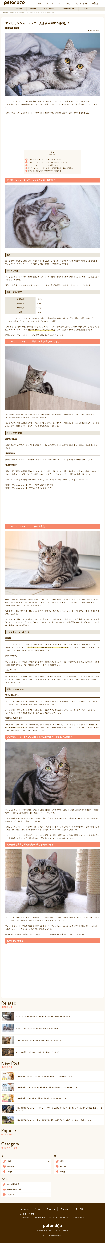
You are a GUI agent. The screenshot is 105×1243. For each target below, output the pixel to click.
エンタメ (86, 8)
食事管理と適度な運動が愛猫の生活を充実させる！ (44, 171)
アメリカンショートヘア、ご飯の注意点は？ (42, 165)
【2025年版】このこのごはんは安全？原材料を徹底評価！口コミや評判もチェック (44, 1076)
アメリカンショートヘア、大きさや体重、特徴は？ (44, 159)
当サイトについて (42, 1230)
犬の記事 (19, 8)
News (60, 4)
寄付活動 (95, 4)
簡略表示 (52, 154)
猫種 (22, 12)
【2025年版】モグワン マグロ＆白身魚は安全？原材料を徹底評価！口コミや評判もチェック (47, 1087)
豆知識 (10, 1172)
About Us (50, 4)
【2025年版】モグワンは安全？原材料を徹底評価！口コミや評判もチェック (42, 1098)
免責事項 (65, 1230)
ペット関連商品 (49, 8)
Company (51, 1209)
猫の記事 (33, 8)
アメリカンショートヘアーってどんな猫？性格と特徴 (32, 485)
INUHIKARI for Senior (58, 1217)
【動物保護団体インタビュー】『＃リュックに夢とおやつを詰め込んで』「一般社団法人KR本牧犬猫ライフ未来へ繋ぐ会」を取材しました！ (59, 1109)
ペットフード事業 (81, 4)
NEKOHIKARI (78, 1217)
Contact (64, 1209)
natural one (26, 1217)
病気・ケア (11, 1166)
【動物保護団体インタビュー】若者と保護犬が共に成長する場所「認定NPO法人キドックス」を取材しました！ (53, 1120)
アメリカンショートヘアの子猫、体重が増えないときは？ (46, 162)
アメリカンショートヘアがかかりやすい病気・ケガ (31, 488)
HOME (39, 4)
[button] (26, 1161)
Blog (69, 4)
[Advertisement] (52, 131)
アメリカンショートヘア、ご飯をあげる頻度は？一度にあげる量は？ (50, 168)
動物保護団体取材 (69, 8)
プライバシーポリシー (55, 1230)
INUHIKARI (40, 1217)
